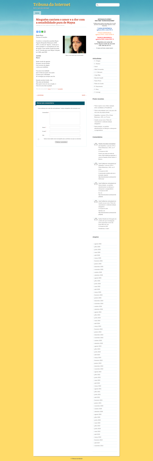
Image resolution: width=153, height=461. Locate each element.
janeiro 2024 (97, 332)
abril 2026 (97, 255)
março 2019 (97, 437)
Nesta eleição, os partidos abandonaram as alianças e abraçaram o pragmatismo (105, 128)
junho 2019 (97, 428)
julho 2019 (97, 425)
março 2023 (97, 357)
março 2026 (97, 258)
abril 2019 (97, 434)
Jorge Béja (97, 75)
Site (43, 135)
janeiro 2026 (97, 263)
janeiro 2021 (97, 403)
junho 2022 (97, 377)
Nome (44, 127)
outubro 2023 (98, 340)
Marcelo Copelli (98, 78)
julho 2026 (97, 246)
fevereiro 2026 (98, 261)
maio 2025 (97, 286)
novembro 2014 (98, 445)
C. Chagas (97, 61)
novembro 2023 (98, 337)
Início (37, 13)
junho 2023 (97, 352)
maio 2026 (97, 252)
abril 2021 (97, 397)
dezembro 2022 (98, 366)
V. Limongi (97, 92)
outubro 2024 (98, 306)
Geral (49, 88)
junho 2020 (97, 420)
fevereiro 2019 (98, 440)
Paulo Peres (97, 80)
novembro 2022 (98, 369)
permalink (60, 88)
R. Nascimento (98, 86)
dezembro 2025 (98, 266)
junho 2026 (97, 249)
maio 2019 (97, 431)
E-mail (44, 131)
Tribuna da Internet (51, 4)
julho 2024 (97, 315)
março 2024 (97, 326)
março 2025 (97, 292)
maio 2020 (97, 423)
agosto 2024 (97, 312)
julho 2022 (97, 374)
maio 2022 (97, 380)
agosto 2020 (97, 414)
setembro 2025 (98, 275)
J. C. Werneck (98, 72)
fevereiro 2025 (98, 295)
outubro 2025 (98, 272)
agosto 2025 (97, 278)
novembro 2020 (98, 406)
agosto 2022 (97, 371)
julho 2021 (97, 391)
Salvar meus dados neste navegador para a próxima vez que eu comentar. (62, 138)
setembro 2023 (98, 343)
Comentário (45, 112)
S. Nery (96, 89)
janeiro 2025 (97, 298)
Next (84, 95)
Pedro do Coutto (99, 83)
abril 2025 (97, 289)
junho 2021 (97, 394)
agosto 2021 (97, 388)
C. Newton (97, 63)
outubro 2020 (98, 408)
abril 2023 (97, 354)
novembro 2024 (98, 303)
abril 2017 (97, 443)
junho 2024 (97, 317)
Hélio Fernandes (99, 69)
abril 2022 (97, 383)
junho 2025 (97, 283)
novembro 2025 (98, 269)
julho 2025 (97, 280)
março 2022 (97, 386)
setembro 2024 (98, 309)
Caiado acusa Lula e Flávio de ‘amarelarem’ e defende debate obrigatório (103, 121)
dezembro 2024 (98, 300)
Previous (39, 95)
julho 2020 (97, 417)
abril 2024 (97, 323)
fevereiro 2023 (98, 360)
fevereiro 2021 (98, 400)
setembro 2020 (98, 411)
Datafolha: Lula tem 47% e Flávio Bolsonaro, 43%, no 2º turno (106, 147)
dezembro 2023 (98, 334)
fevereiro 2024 (98, 329)
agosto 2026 (97, 244)
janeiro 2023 (97, 363)
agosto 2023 (97, 346)
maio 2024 (97, 320)
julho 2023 (97, 349)
